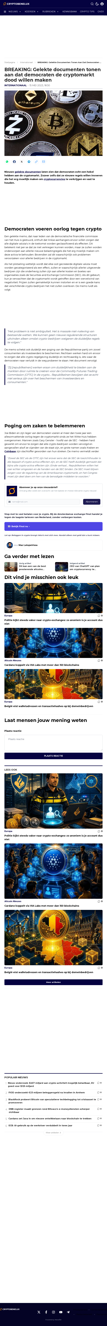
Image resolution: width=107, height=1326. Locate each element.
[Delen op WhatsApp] (7, 161)
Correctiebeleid (99, 1309)
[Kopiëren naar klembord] (36, 161)
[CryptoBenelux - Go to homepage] (10, 1309)
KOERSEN (30, 11)
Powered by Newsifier (53, 1320)
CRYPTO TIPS (87, 11)
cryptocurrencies (54, 179)
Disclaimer (101, 1314)
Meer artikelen (53, 982)
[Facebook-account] (46, 1312)
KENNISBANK (70, 11)
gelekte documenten (28, 171)
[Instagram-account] (53, 1312)
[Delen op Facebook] (14, 161)
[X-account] (38, 1312)
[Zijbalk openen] (5, 11)
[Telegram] (29, 161)
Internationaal (15, 85)
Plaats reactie (53, 756)
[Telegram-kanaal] (68, 1312)
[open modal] (102, 3)
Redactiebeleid (84, 1314)
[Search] (92, 3)
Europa (8, 615)
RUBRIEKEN (48, 11)
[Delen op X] (21, 161)
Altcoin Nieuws (12, 660)
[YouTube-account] (60, 1312)
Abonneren (92, 501)
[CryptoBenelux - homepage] (16, 3)
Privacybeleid (80, 1309)
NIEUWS (13, 11)
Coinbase (10, 451)
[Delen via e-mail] (43, 161)
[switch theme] (97, 4)
